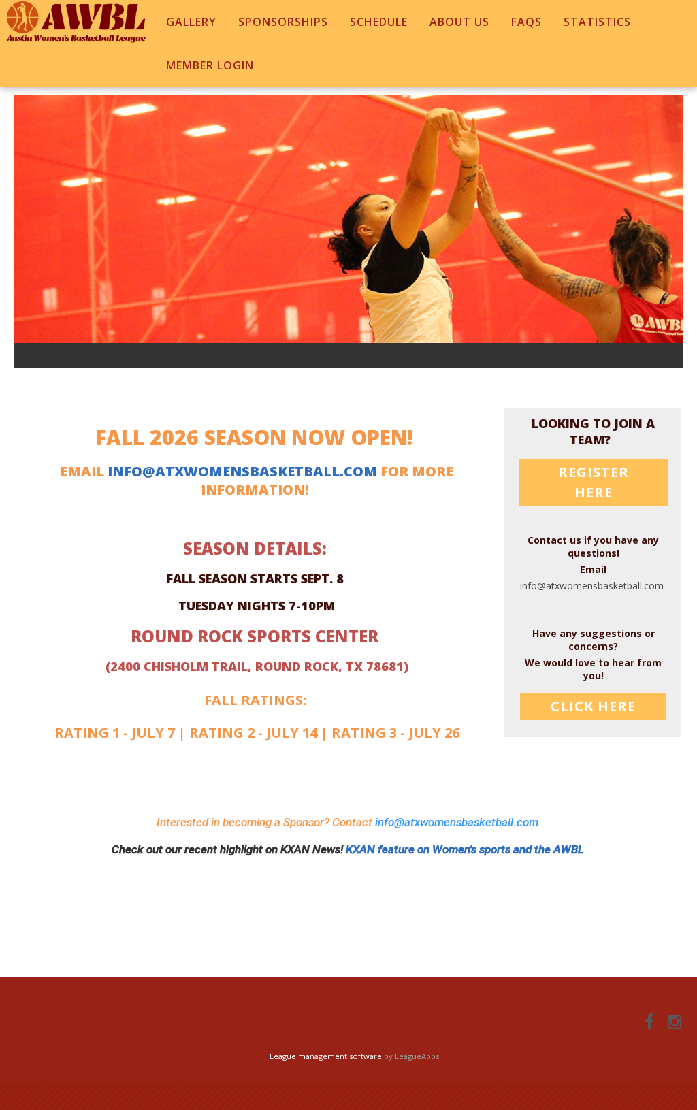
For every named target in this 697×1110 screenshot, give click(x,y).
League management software (326, 1056)
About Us (459, 21)
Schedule (379, 21)
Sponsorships (283, 21)
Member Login (210, 65)
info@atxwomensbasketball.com (242, 471)
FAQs (526, 21)
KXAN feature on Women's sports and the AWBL (465, 849)
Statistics (597, 21)
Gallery (191, 21)
